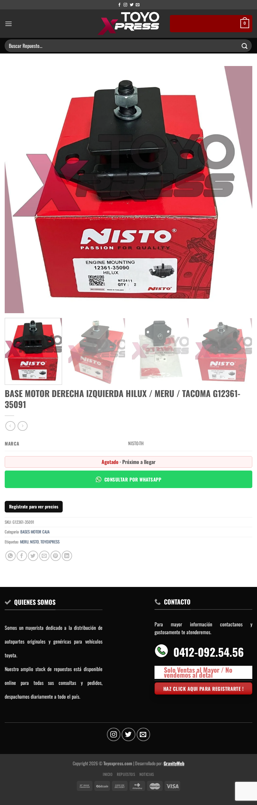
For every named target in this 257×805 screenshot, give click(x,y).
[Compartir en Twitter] (33, 556)
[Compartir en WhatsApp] (10, 556)
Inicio (108, 774)
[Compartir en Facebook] (22, 556)
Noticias (146, 774)
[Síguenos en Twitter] (132, 5)
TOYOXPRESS (50, 542)
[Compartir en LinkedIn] (67, 556)
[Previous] (17, 189)
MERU (24, 542)
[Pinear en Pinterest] (55, 556)
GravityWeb (174, 763)
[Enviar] (245, 45)
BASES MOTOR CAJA (35, 532)
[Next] (239, 189)
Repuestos (126, 774)
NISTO (34, 542)
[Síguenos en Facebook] (119, 5)
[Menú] (8, 23)
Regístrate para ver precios (33, 506)
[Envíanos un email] (137, 5)
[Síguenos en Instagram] (125, 5)
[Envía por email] (44, 556)
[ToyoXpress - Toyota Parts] (128, 23)
